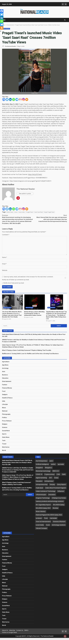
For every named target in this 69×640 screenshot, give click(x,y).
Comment (5, 235)
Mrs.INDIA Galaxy (58, 505)
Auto (3, 371)
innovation (51, 495)
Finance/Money (7, 388)
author (53, 464)
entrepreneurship (41, 484)
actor (51, 461)
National (4, 411)
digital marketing (41, 478)
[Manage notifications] (65, 636)
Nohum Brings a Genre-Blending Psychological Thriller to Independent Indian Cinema (34, 302)
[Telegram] (16, 99)
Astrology (5, 368)
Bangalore (39, 468)
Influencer (61, 491)
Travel (4, 444)
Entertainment (6, 28)
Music (4, 407)
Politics (4, 417)
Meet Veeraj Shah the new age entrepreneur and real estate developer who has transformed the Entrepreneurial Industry (52, 218)
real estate (53, 518)
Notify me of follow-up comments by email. (15, 280)
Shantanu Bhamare (59, 521)
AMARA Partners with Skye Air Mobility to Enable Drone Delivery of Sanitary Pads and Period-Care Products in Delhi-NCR (17, 470)
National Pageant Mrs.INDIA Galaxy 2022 (49, 515)
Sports (4, 434)
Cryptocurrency (49, 474)
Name (4, 257)
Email (4, 264)
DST (50, 478)
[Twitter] (7, 99)
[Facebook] (3, 99)
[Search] (64, 20)
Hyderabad (39, 488)
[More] (26, 99)
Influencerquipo (41, 495)
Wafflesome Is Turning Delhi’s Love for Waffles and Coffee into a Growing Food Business (30, 353)
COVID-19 (39, 474)
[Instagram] (23, 99)
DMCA (26, 630)
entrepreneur (49, 481)
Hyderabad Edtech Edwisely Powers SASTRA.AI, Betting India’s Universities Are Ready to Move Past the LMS (17, 462)
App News (5, 365)
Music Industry (40, 511)
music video (22, 212)
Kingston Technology (43, 498)
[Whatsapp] (13, 99)
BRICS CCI (56, 471)
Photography (6, 414)
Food (3, 391)
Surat (48, 525)
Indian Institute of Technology (45, 491)
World (4, 450)
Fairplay (52, 484)
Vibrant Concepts (41, 528)
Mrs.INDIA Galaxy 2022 (43, 508)
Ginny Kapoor (61, 484)
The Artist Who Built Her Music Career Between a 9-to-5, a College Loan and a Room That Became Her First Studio (12, 302)
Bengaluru (48, 468)
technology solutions (58, 525)
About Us (5, 630)
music (15, 212)
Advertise (12, 630)
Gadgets (4, 394)
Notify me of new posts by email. (14, 283)
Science (4, 427)
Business (5, 375)
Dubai (56, 478)
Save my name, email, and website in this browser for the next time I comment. (28, 277)
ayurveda (61, 464)
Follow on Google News (9, 632)
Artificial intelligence (42, 464)
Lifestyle (5, 404)
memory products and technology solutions (50, 501)
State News (5, 437)
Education (5, 378)
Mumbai (55, 508)
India (3, 401)
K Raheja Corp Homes (59, 498)
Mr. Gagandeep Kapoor (43, 505)
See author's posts (25, 193)
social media (40, 525)
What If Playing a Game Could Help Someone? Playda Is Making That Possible (26, 350)
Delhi (63, 474)
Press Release (7, 421)
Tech (3, 440)
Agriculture (5, 361)
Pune (46, 518)
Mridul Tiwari (10, 212)
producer (39, 518)
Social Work (6, 430)
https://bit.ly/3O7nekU (35, 174)
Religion (4, 424)
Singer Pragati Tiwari (49, 212)
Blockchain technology (43, 471)
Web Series (5, 447)
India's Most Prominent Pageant (55, 488)
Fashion (4, 384)
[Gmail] (20, 99)
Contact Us (19, 630)
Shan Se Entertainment (43, 521)
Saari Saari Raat (38, 212)
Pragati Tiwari (29, 212)
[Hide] (0, 31)
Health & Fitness (7, 398)
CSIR (58, 474)
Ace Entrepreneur (41, 461)
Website (4, 270)
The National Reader (10, 46)
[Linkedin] (10, 99)
